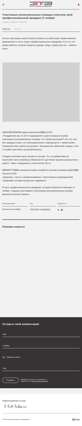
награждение (45, 209)
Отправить (10, 380)
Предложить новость (79, 5)
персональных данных (40, 381)
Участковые (34, 209)
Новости (13, 22)
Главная (5, 22)
